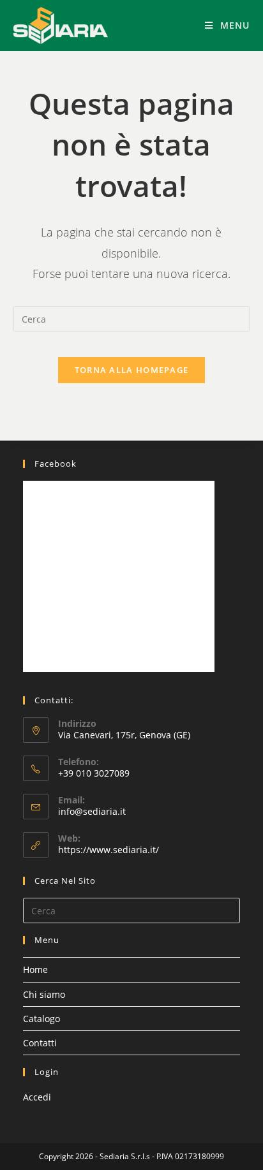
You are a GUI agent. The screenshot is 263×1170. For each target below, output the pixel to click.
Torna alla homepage (132, 370)
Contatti (40, 1043)
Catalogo (41, 1019)
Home (35, 969)
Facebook (55, 463)
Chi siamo (44, 994)
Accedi (37, 1097)
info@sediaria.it (92, 811)
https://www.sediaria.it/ (108, 850)
